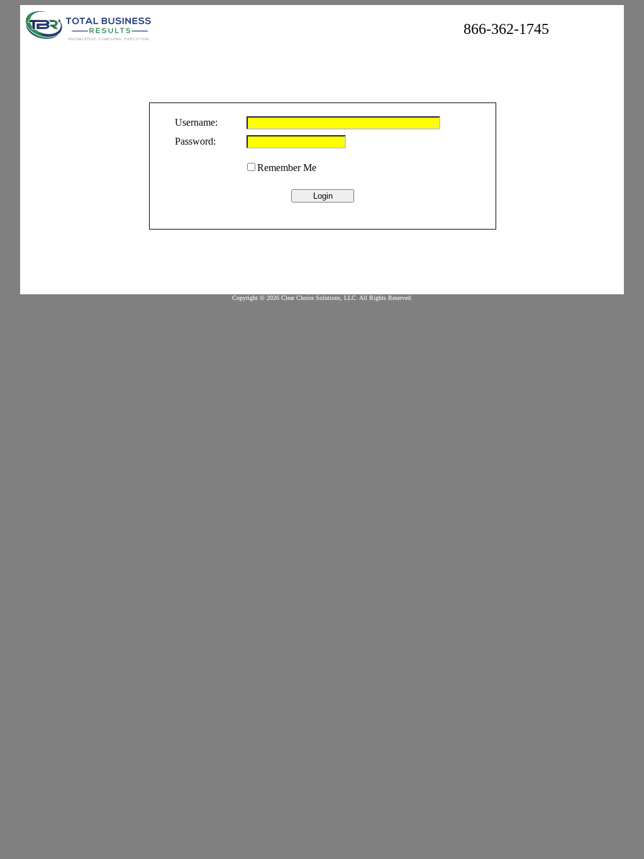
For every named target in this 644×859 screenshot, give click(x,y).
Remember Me (286, 167)
